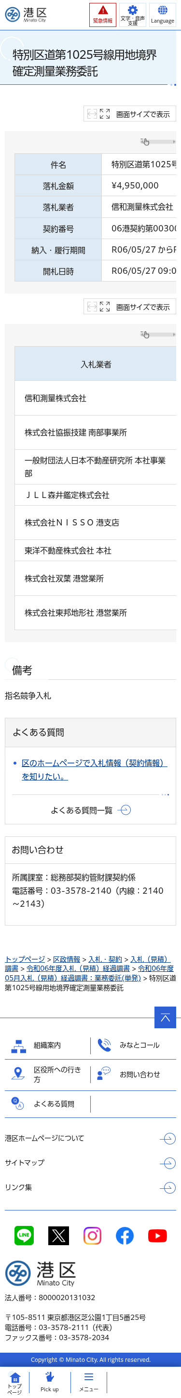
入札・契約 (105, 959)
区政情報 (66, 959)
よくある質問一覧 (81, 810)
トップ (14, 1389)
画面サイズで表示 (143, 114)
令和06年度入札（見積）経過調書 (78, 968)
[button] (102, 15)
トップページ (25, 959)
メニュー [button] (88, 1389)
